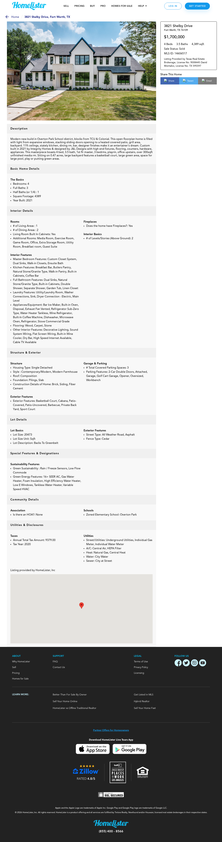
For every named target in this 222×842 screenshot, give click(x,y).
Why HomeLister (21, 661)
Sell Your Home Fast (145, 708)
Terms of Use (141, 661)
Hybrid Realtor (142, 701)
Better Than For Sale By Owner (70, 694)
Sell (66, 6)
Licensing (139, 673)
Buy (92, 6)
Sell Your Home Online (65, 701)
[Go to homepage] (29, 6)
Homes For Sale (122, 6)
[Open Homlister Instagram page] (194, 663)
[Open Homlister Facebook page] (178, 663)
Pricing (79, 6)
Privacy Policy (141, 667)
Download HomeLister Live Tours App (111, 739)
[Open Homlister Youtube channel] (202, 663)
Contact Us (59, 667)
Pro (103, 6)
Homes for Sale (20, 679)
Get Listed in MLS (143, 694)
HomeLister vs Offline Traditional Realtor (74, 708)
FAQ (55, 661)
